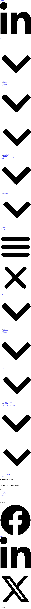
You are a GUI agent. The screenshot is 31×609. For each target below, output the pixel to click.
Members (3, 228)
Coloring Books (5, 156)
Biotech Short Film (5, 404)
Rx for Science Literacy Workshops (9, 402)
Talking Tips (4, 227)
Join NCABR (3, 229)
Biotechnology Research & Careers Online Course (9, 157)
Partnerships (3, 475)
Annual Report (5, 84)
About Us (4, 81)
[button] (15, 262)
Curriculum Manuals (5, 155)
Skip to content (2, 0)
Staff (3, 83)
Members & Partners (5, 82)
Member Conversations (7, 226)
